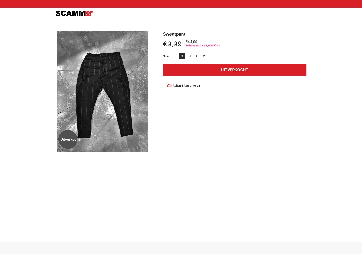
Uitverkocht (234, 70)
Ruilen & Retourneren (186, 85)
